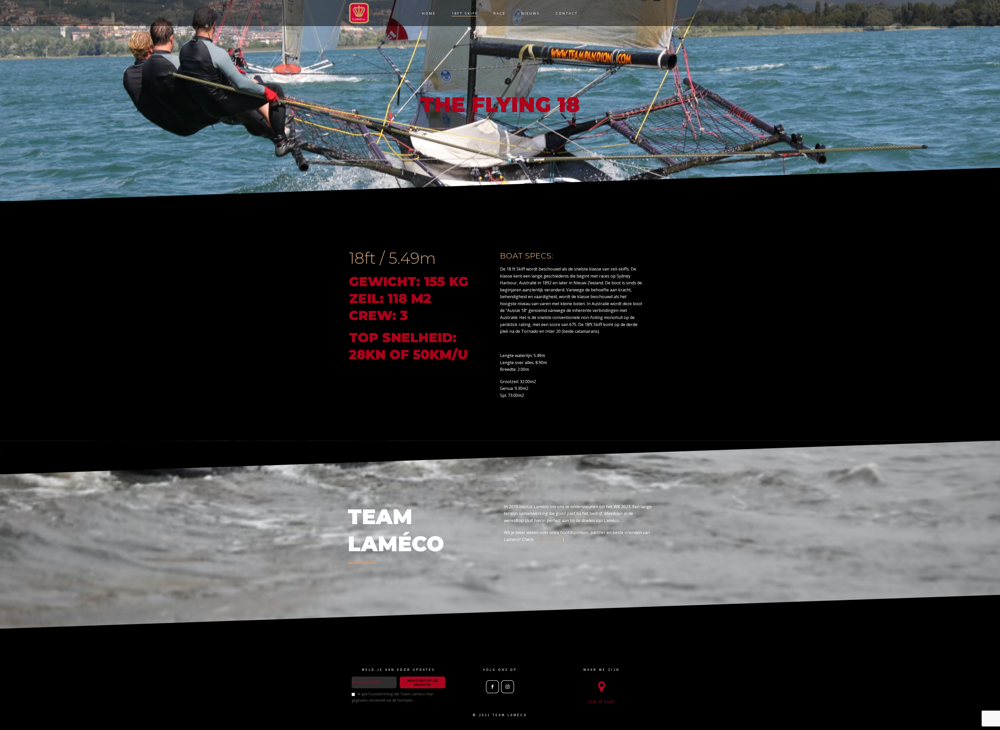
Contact (567, 13)
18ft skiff (465, 13)
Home (429, 13)
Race (499, 13)
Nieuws (530, 13)
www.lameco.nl (549, 539)
